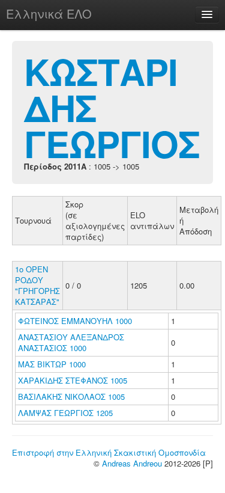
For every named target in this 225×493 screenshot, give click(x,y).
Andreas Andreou (132, 463)
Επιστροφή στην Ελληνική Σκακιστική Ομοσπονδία (109, 452)
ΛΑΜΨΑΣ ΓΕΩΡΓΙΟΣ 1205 (65, 412)
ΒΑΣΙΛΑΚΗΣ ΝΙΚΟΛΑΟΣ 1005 (71, 396)
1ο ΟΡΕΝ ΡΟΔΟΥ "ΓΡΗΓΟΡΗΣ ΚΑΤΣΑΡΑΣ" (37, 285)
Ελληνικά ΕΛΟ (49, 13)
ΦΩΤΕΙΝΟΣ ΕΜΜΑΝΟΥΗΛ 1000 (75, 320)
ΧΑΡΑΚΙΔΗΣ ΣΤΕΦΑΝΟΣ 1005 (72, 380)
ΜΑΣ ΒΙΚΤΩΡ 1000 (52, 364)
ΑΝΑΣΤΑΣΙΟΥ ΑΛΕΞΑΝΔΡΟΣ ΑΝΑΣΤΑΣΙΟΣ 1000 (71, 342)
